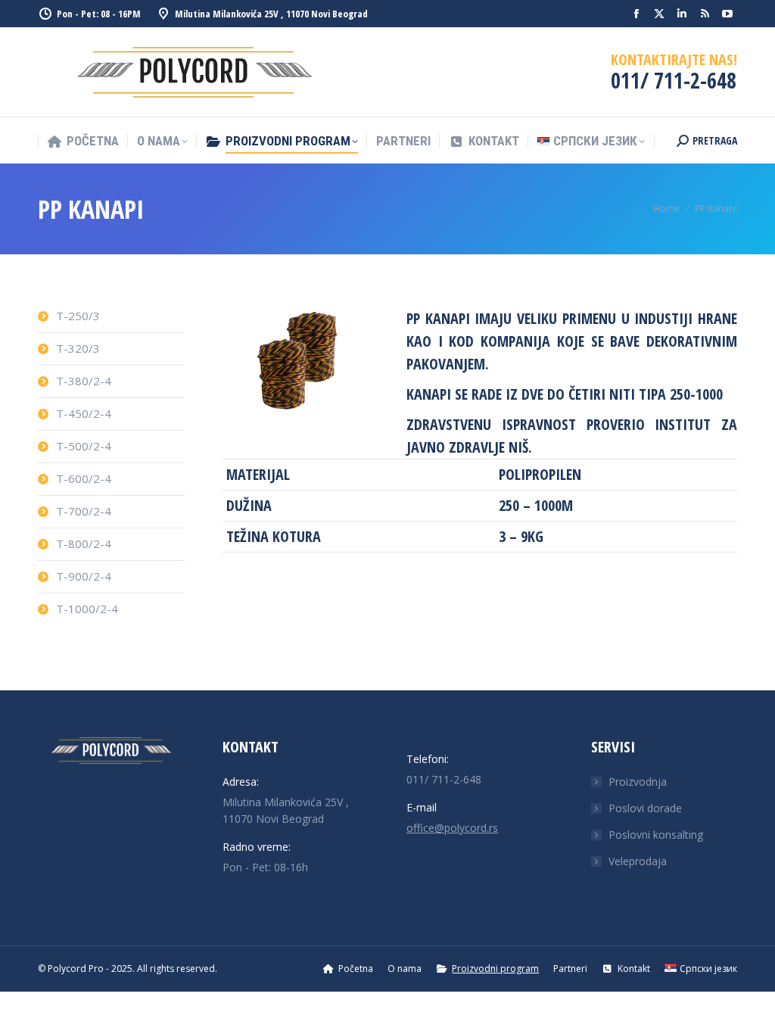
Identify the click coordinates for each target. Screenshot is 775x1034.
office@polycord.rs (452, 828)
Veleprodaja (637, 861)
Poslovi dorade (645, 808)
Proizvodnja (637, 781)
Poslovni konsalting (655, 834)
